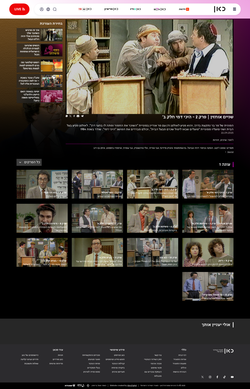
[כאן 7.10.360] (84, 9)
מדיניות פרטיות (56, 363)
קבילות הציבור (118, 363)
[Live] (19, 9)
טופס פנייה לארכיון (91, 372)
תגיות (60, 355)
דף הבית (182, 355)
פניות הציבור (94, 363)
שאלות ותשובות (31, 363)
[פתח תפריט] (234, 9)
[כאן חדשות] (184, 9)
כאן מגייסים (119, 355)
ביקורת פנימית (118, 368)
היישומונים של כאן (30, 355)
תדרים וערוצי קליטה (29, 359)
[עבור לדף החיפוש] (55, 9)
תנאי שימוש (156, 368)
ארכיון (223, 140)
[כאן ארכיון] (111, 9)
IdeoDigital (132, 386)
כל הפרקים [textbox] (32, 162)
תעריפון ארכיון (118, 372)
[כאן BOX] (159, 9)
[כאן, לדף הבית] (217, 9)
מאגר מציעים (94, 359)
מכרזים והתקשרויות (91, 355)
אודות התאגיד (179, 359)
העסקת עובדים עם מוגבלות (153, 374)
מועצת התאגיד (179, 363)
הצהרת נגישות (179, 372)
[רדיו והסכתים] (135, 9)
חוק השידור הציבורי (153, 359)
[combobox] (29, 162)
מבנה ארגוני (156, 363)
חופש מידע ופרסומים (115, 359)
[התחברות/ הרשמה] (42, 9)
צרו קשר (158, 355)
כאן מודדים (58, 359)
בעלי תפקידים (93, 368)
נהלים (183, 368)
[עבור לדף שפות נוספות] (48, 9)
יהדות (216, 140)
